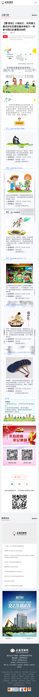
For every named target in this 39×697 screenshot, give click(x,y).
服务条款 (20, 665)
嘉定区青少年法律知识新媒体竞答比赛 (14, 576)
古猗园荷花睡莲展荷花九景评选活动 (13, 571)
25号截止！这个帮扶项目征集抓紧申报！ (14, 546)
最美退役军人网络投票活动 (11, 566)
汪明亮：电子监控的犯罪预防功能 (12, 562)
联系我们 (19, 667)
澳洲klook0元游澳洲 (9, 581)
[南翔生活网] (7, 2)
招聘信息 (26, 665)
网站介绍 (6, 665)
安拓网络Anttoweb (19, 683)
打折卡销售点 (13, 665)
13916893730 (23, 658)
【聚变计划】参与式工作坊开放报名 (13, 550)
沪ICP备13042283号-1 (22, 662)
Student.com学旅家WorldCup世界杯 (13, 585)
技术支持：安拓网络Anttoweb (19, 660)
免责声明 (32, 665)
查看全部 (34, 15)
